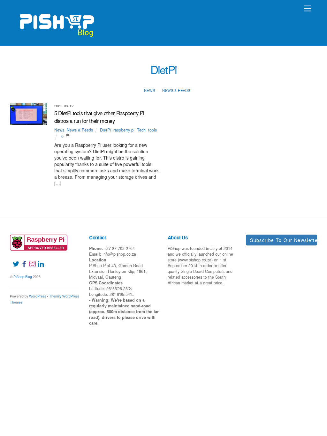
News (149, 90)
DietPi (105, 130)
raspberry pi (123, 130)
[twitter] (13, 260)
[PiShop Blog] (56, 22)
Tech (141, 130)
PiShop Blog (22, 276)
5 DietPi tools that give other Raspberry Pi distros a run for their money (99, 116)
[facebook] (21, 260)
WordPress (37, 296)
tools (152, 130)
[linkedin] (38, 260)
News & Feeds (176, 90)
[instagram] (30, 260)
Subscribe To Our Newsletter (283, 240)
